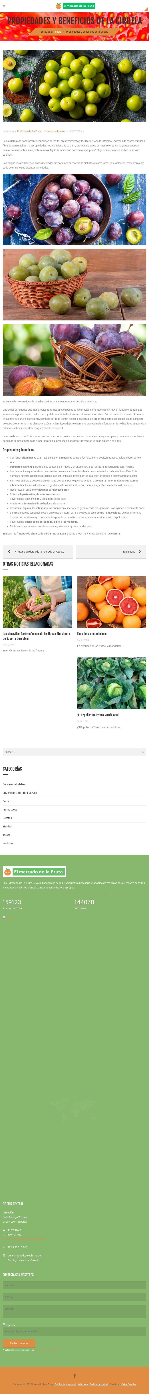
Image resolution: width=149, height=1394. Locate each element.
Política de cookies (99, 1384)
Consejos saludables (55, 131)
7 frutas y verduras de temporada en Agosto (33, 551)
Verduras (8, 843)
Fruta (6, 801)
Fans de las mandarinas (91, 634)
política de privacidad (45, 1350)
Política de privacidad (65, 1384)
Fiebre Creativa (128, 1384)
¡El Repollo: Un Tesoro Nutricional (97, 715)
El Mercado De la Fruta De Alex (20, 792)
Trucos (6, 834)
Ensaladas (105, 551)
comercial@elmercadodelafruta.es (26, 1239)
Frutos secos (10, 809)
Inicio (58, 31)
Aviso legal (83, 1384)
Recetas (7, 818)
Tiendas (7, 826)
